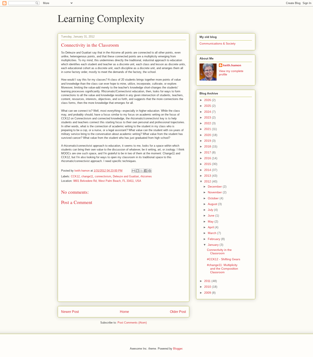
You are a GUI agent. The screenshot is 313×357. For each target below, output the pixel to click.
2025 (208, 105)
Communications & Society (217, 43)
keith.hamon (232, 65)
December (215, 186)
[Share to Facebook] (146, 171)
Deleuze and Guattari (126, 176)
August (213, 204)
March (212, 233)
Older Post (178, 312)
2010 (208, 286)
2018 (208, 146)
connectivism (103, 176)
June (211, 215)
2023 (208, 117)
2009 (208, 292)
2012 (208, 181)
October (214, 198)
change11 (87, 176)
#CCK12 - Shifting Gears (223, 259)
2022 (208, 123)
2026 (208, 100)
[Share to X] (141, 171)
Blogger (177, 348)
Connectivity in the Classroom (219, 251)
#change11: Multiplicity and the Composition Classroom (222, 268)
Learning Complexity (101, 18)
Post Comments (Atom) (132, 322)
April (211, 227)
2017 (208, 152)
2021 (208, 129)
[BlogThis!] (137, 171)
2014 (208, 170)
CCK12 (75, 176)
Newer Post (70, 312)
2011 (207, 281)
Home (124, 312)
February (214, 239)
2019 (208, 140)
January (214, 244)
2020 (208, 135)
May (211, 221)
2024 (208, 111)
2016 (208, 158)
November (215, 192)
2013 (208, 175)
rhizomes (146, 176)
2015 (208, 164)
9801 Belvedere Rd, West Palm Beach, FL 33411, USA (107, 180)
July (211, 209)
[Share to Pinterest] (150, 171)
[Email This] (133, 171)
